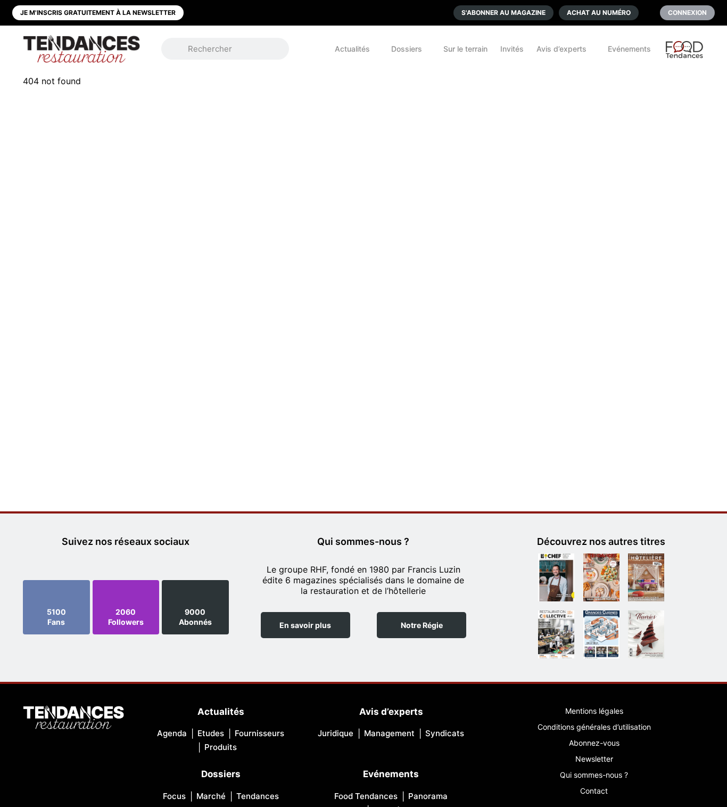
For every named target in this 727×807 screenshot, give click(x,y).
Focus (174, 796)
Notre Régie (422, 625)
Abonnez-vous (594, 742)
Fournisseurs (259, 733)
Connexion (687, 13)
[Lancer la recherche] (180, 49)
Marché (211, 796)
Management (389, 733)
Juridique (335, 733)
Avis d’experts (561, 48)
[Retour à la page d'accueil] (73, 718)
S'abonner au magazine (503, 13)
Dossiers (406, 48)
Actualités (352, 48)
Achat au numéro (599, 13)
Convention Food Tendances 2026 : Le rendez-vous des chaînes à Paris (685, 54)
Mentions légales (594, 710)
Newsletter (594, 758)
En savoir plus (305, 625)
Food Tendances (366, 796)
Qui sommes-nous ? (594, 774)
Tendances (257, 796)
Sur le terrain (465, 48)
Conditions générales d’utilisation (594, 726)
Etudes (210, 733)
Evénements (629, 48)
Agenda (172, 733)
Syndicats (444, 733)
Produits (220, 747)
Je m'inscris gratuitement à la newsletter (98, 13)
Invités (512, 48)
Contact (594, 790)
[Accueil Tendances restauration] (81, 49)
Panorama (428, 796)
